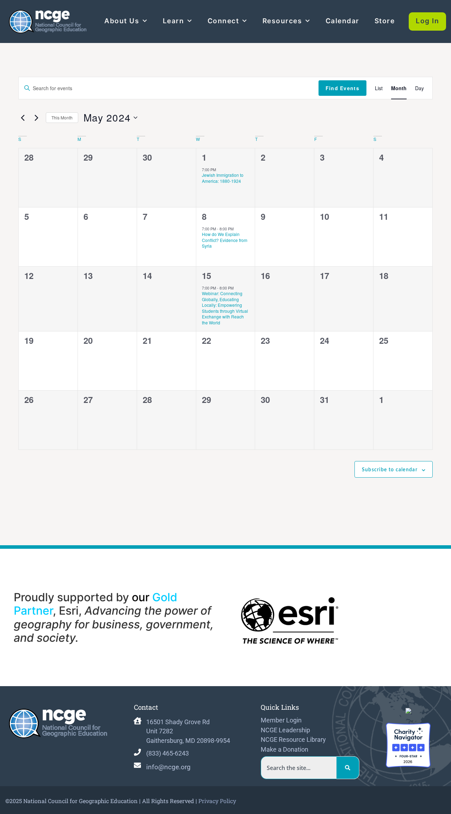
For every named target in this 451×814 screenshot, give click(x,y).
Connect (223, 21)
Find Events (342, 88)
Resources (282, 21)
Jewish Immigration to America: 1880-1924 (222, 178)
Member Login (281, 720)
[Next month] (36, 117)
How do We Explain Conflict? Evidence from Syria (224, 240)
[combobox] (298, 767)
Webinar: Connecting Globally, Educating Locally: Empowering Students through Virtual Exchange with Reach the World (225, 307)
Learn (173, 21)
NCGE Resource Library (293, 739)
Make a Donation (284, 749)
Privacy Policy (217, 800)
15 (206, 275)
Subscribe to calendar (390, 469)
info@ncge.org (168, 767)
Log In (427, 21)
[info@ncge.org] (137, 765)
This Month (62, 117)
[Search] (347, 767)
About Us (121, 21)
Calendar (342, 21)
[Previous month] (22, 117)
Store (385, 21)
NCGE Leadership (285, 730)
